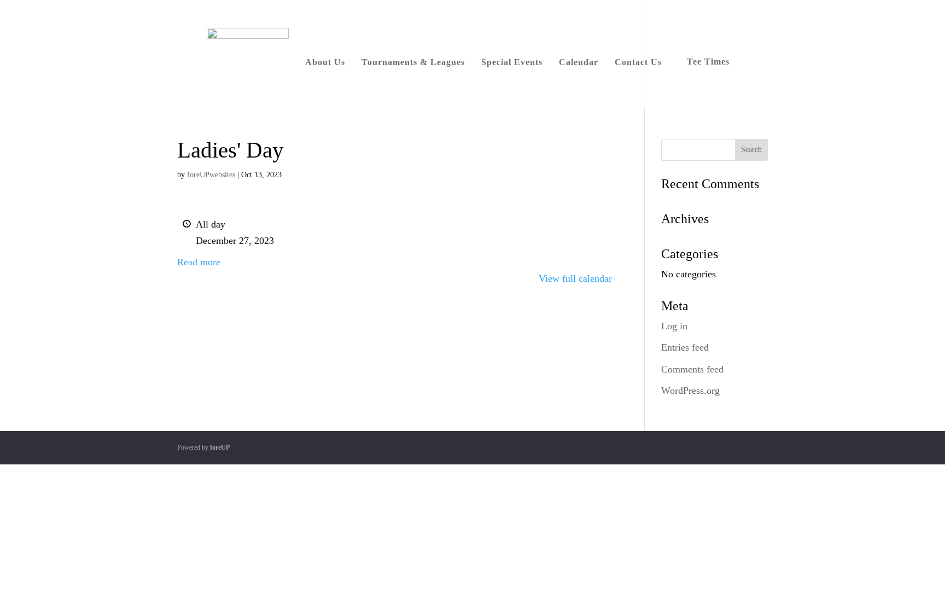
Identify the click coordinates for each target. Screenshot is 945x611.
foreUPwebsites (211, 175)
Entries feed (685, 347)
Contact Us (638, 62)
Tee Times (708, 61)
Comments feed (692, 369)
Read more (198, 262)
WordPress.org (690, 390)
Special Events (511, 62)
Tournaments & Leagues (413, 62)
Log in (674, 326)
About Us (325, 62)
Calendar (578, 62)
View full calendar (575, 278)
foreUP (220, 447)
